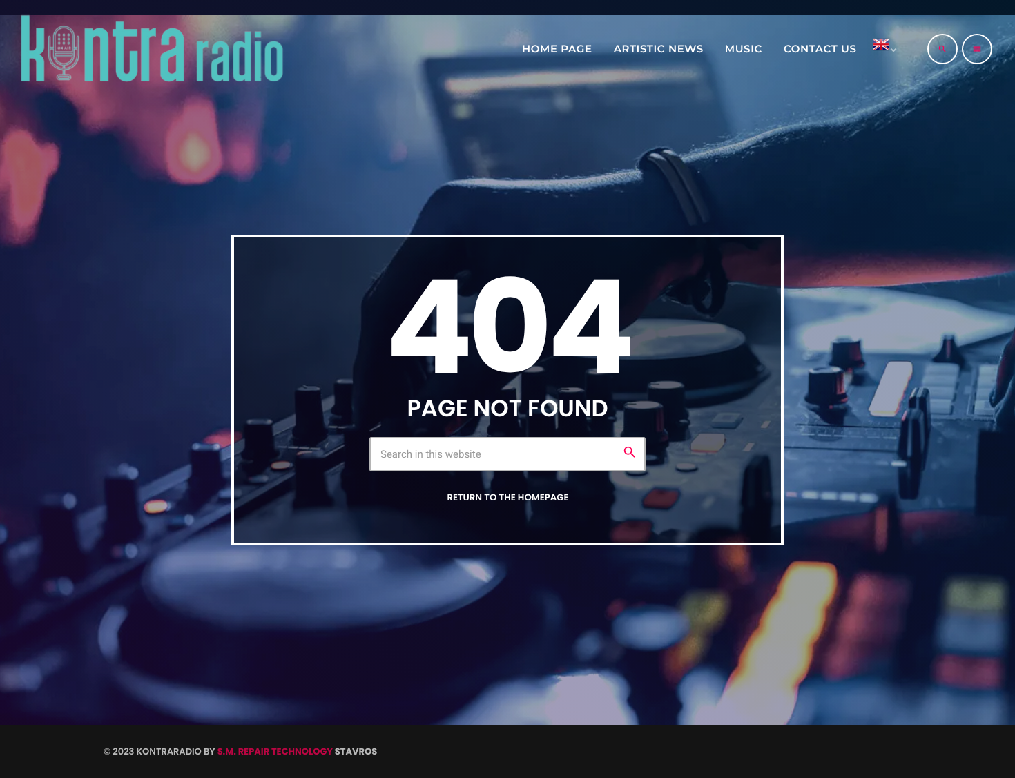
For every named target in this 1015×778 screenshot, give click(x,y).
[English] (882, 49)
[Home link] (151, 49)
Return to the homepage (507, 497)
